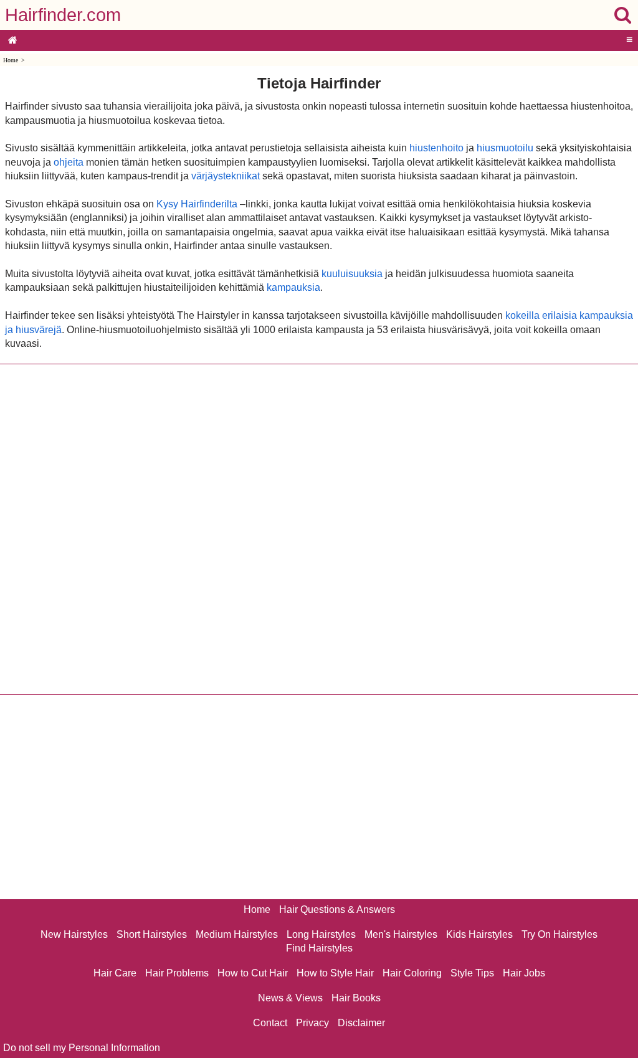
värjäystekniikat (225, 176)
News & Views (290, 998)
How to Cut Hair (252, 973)
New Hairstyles (74, 934)
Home (10, 60)
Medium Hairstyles (237, 934)
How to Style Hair (335, 973)
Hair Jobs (524, 973)
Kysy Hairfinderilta (196, 204)
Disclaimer (361, 1023)
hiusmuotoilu (505, 148)
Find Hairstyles (319, 948)
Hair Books (356, 998)
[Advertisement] (319, 529)
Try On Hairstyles (559, 934)
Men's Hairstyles (400, 934)
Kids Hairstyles (479, 934)
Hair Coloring (412, 973)
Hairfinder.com (63, 15)
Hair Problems (177, 973)
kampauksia (293, 287)
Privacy (312, 1023)
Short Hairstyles (152, 934)
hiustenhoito (436, 148)
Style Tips (472, 973)
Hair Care (114, 973)
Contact (270, 1023)
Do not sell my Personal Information (81, 1047)
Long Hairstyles (321, 934)
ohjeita (68, 162)
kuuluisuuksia (352, 273)
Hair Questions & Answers (337, 909)
